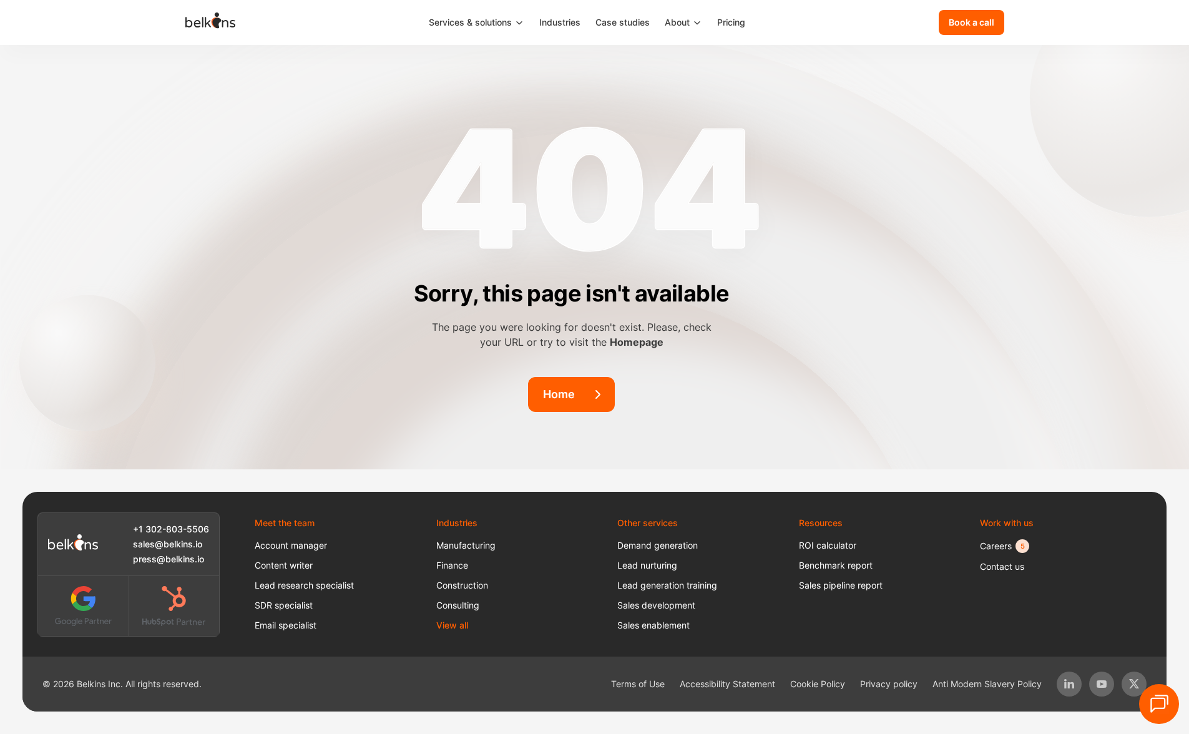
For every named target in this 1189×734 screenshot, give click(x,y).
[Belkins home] (73, 544)
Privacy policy (888, 683)
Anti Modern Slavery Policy (987, 683)
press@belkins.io (168, 559)
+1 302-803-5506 (171, 529)
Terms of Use (638, 683)
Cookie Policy (817, 683)
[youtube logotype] (1101, 684)
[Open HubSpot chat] (1159, 704)
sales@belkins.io (167, 544)
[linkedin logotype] (1069, 684)
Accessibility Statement (727, 683)
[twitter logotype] (1134, 684)
